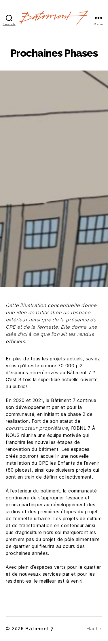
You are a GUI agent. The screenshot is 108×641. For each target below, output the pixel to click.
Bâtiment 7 (39, 628)
